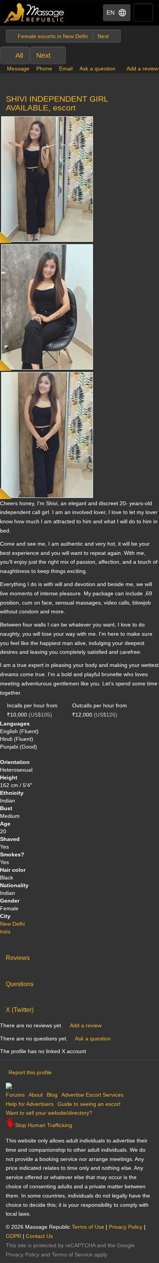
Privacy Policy (125, 1227)
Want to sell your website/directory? (49, 1113)
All (19, 55)
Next (43, 55)
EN (111, 12)
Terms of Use (88, 1227)
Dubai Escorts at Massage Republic (34, 12)
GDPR (13, 1236)
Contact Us (39, 1236)
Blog (52, 1095)
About (36, 1095)
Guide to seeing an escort (89, 1104)
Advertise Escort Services (92, 1095)
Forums (15, 1095)
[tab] (79, 956)
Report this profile (30, 1072)
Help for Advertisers (30, 1104)
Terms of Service (72, 1254)
